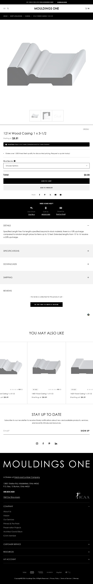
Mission (6, 515)
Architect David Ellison (12, 531)
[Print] (60, 195)
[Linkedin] (56, 443)
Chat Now (31, 214)
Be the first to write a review (46, 304)
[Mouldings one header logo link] (46, 8)
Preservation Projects (12, 527)
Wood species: (8, 161)
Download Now (62, 2)
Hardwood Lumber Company (27, 477)
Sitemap (76, 578)
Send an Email (60, 214)
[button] (46, 303)
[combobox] (46, 165)
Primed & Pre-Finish (11, 523)
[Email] (55, 194)
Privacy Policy (54, 578)
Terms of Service (66, 578)
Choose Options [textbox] (12, 166)
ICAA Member (9, 536)
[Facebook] (39, 195)
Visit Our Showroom (11, 497)
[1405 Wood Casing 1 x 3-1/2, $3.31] (46, 366)
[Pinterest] (44, 195)
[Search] (8, 8)
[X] (50, 195)
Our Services (8, 519)
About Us (7, 511)
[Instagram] (37, 443)
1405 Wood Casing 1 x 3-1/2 (42, 394)
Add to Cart (46, 181)
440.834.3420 (46, 214)
